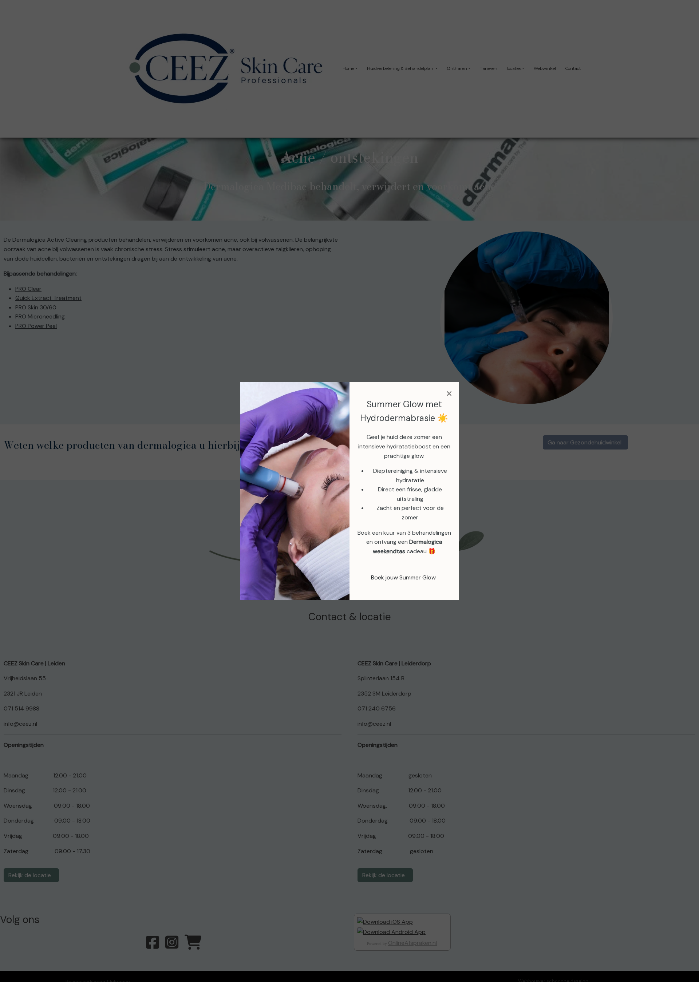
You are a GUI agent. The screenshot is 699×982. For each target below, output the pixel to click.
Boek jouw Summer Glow (403, 577)
